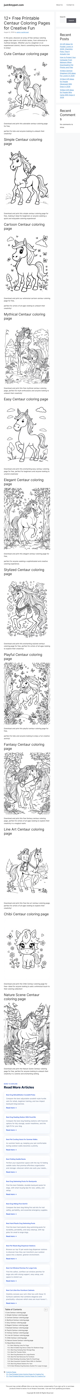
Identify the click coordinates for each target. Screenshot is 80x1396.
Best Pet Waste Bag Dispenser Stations (20, 1246)
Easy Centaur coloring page (16, 1323)
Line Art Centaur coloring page (18, 1335)
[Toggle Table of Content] (45, 1309)
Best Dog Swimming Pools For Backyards (21, 1181)
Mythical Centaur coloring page (18, 1320)
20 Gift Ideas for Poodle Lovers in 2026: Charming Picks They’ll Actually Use (66, 49)
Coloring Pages (11, 1372)
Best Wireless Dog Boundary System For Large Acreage (29, 1366)
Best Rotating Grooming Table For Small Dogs (25, 1359)
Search (62, 17)
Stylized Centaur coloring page (17, 1328)
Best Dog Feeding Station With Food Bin (21, 1117)
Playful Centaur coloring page (17, 1330)
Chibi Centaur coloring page (17, 1338)
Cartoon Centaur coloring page (18, 1317)
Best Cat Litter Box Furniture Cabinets (20, 1290)
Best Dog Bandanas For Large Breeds (23, 1354)
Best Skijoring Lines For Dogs (19, 1345)
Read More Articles (14, 1343)
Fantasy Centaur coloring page (18, 1333)
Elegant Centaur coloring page (17, 1325)
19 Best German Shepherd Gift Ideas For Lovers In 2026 (68, 73)
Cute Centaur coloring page (16, 1312)
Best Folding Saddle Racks (16, 1159)
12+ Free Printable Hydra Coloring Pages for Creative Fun (25, 1374)
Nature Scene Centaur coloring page (20, 1340)
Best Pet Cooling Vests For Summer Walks (21, 1139)
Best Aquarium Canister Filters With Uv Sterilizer (26, 1361)
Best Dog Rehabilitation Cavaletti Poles (20, 1095)
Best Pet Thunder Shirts (18, 1352)
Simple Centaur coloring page (17, 1315)
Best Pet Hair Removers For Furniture (22, 1357)
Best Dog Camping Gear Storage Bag (23, 1350)
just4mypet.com (14, 4)
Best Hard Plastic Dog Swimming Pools (20, 1223)
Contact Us (70, 5)
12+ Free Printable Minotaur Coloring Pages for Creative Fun (25, 1376)
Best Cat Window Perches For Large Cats (21, 1268)
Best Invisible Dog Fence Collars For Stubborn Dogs (27, 1347)
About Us (59, 5)
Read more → (11, 1108)
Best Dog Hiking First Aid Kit (16, 1204)
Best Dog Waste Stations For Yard (21, 1363)
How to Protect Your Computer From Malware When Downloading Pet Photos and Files (68, 62)
